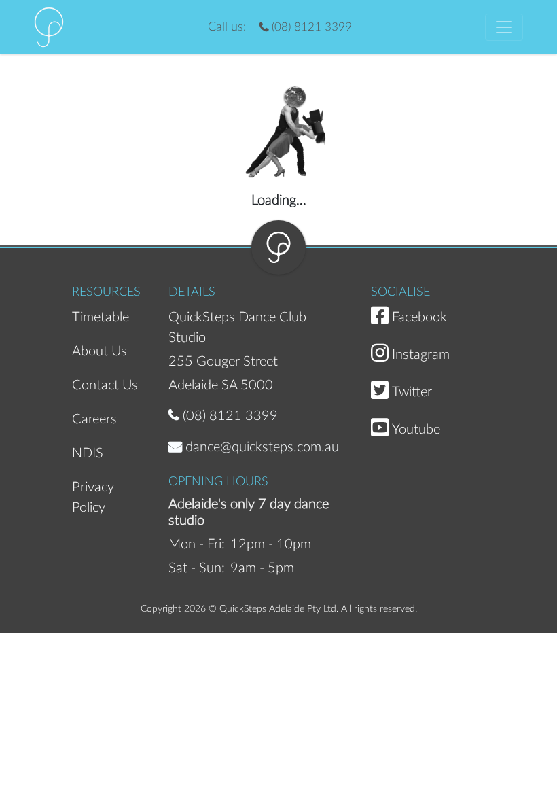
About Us (99, 351)
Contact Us (105, 385)
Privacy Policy (93, 496)
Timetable (100, 317)
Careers (94, 419)
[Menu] (504, 27)
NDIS (87, 453)
